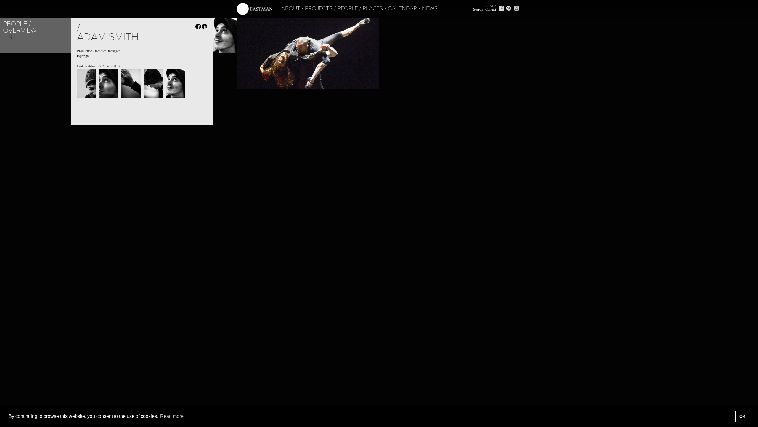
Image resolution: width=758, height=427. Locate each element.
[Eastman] (254, 9)
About (290, 8)
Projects (319, 8)
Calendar (402, 8)
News (430, 8)
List (9, 37)
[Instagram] (516, 8)
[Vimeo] (508, 8)
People (348, 8)
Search (478, 9)
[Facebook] (501, 8)
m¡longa (83, 56)
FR (484, 6)
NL (492, 6)
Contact (490, 9)
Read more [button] (172, 416)
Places (373, 8)
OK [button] (742, 416)
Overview (19, 30)
